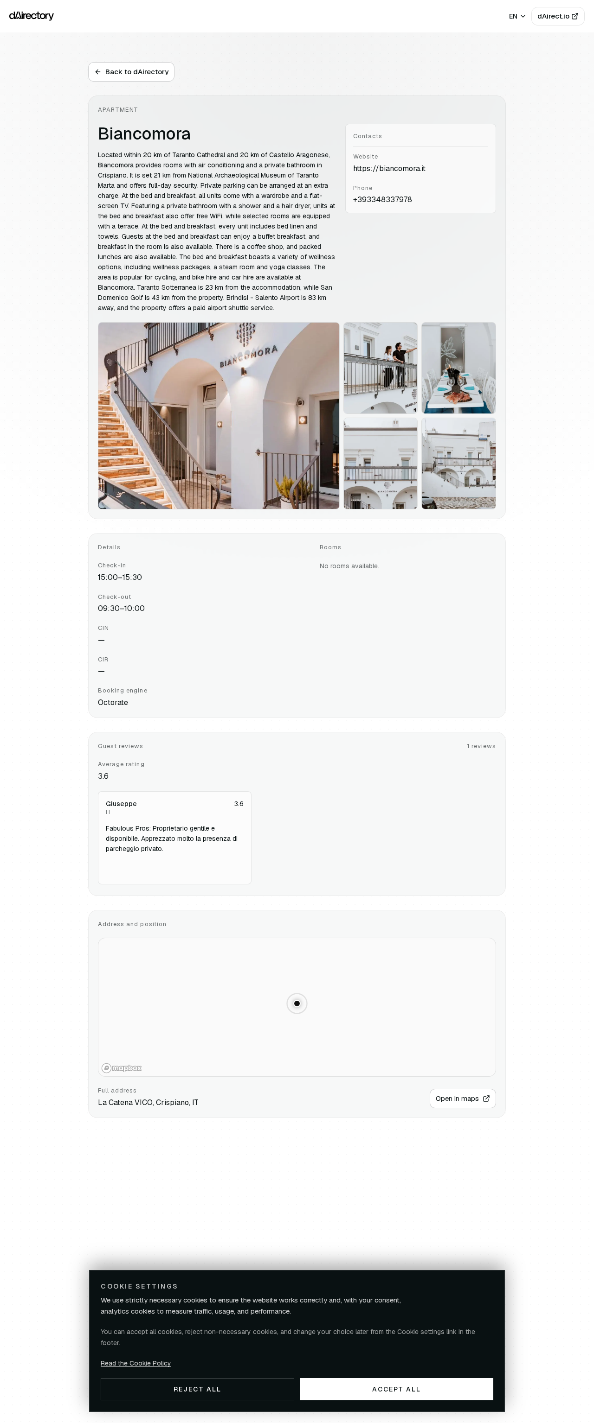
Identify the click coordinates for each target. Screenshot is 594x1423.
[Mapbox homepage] (121, 1068)
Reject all (197, 1389)
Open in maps (457, 1098)
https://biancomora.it (389, 168)
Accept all (396, 1389)
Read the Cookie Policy (136, 1363)
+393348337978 (382, 199)
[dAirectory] (31, 16)
